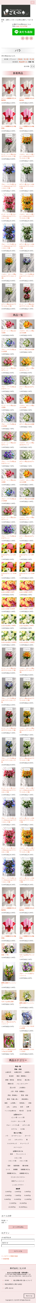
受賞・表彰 (24, 1095)
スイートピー (18, 1147)
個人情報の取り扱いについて (22, 1280)
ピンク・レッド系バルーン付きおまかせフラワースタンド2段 (8, 216)
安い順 (26, 59)
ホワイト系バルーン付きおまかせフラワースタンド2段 (26, 246)
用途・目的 (18, 1069)
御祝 (6, 1103)
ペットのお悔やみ (10, 1110)
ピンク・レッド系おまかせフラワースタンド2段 (26, 305)
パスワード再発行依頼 (10, 1256)
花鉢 (9, 1165)
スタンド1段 (12, 1161)
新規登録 (6, 1259)
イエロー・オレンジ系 (18, 1121)
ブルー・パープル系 (12, 1125)
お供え (15, 1107)
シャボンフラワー (18, 1185)
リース (8, 1169)
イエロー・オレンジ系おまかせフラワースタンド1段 (8, 276)
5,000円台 (27, 1191)
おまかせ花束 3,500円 (7, 592)
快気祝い (22, 1103)
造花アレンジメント (18, 1181)
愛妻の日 (11, 1083)
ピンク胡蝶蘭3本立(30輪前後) (8, 127)
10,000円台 (17, 1199)
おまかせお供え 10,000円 (8, 642)
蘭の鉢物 (25, 1165)
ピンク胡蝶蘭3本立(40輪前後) (26, 127)
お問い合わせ (9, 1288)
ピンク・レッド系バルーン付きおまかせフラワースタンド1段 (8, 790)
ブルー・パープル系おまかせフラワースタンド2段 (8, 760)
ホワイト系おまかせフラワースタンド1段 (8, 305)
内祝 (30, 1103)
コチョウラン (18, 1139)
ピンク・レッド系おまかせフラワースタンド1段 (8, 155)
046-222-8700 (21, 26)
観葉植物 (16, 1165)
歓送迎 (11, 1076)
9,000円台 (7, 1199)
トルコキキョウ (12, 1143)
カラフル (14, 1129)
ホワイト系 (26, 1125)
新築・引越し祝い (13, 1099)
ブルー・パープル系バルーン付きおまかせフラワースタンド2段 (8, 246)
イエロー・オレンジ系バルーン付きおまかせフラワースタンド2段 (26, 216)
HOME (7, 1280)
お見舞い (13, 1103)
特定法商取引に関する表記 (13, 1284)
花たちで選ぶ (18, 1133)
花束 (11, 1154)
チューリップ (24, 1143)
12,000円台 (28, 1199)
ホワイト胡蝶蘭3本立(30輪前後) (8, 99)
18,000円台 (23, 1203)
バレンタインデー (22, 1083)
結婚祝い (28, 1072)
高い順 (32, 59)
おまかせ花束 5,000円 (25, 592)
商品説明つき (23, 62)
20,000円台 (12, 1207)
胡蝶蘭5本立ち (24, 1173)
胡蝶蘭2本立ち (25, 1169)
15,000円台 (12, 1203)
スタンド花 (18, 1158)
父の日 (29, 1110)
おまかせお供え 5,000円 (26, 625)
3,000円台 (8, 1191)
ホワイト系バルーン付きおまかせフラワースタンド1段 (26, 186)
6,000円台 (8, 1195)
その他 (22, 1129)
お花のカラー (18, 1114)
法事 (27, 1107)
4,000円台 (18, 1191)
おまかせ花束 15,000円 (26, 609)
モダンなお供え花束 (7, 1001)
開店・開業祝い (22, 1076)
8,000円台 (27, 1195)
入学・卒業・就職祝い (18, 1091)
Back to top (29, 1296)
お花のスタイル (18, 1151)
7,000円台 (18, 1195)
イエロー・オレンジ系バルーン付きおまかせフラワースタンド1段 (26, 156)
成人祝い (28, 1080)
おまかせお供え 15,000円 (26, 642)
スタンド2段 (24, 1161)
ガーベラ (28, 1136)
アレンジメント (21, 1154)
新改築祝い (25, 1099)
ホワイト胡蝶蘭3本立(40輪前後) (26, 99)
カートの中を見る (18, 1227)
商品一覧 (18, 1066)
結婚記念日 (18, 1072)
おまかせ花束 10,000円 (8, 609)
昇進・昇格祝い (13, 1095)
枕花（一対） (5, 955)
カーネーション (17, 1136)
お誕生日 (8, 1072)
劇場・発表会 (9, 1080)
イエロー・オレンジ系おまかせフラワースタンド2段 (26, 730)
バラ (6, 1136)
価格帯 (18, 1189)
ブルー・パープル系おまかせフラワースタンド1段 (26, 276)
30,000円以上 (23, 1207)
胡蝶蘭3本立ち (11, 1173)
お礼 (8, 1107)
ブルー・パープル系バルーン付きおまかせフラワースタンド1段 (8, 186)
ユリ (9, 1139)
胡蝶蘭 (15, 1169)
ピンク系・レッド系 (18, 1117)
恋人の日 (13, 1087)
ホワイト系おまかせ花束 (26, 349)
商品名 (20, 59)
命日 (21, 1107)
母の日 (21, 1110)
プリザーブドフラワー (18, 1177)
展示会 (19, 1080)
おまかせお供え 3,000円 (8, 625)
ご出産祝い (22, 1087)
